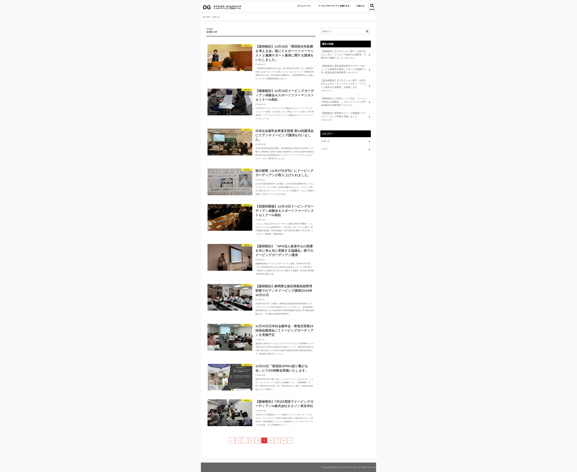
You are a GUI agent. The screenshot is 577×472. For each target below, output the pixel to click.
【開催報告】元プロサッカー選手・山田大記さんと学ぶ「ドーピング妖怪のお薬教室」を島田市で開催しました (343, 54)
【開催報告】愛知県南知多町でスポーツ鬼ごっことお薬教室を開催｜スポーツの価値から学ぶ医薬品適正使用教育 (343, 69)
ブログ (324, 149)
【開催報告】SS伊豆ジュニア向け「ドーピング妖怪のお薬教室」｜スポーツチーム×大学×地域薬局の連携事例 (344, 101)
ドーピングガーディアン (347, 467)
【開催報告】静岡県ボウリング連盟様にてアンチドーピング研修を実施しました (343, 116)
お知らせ (360, 6)
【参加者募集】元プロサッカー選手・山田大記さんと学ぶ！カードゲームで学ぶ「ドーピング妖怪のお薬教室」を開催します (343, 85)
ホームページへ (304, 6)
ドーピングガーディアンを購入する (334, 6)
